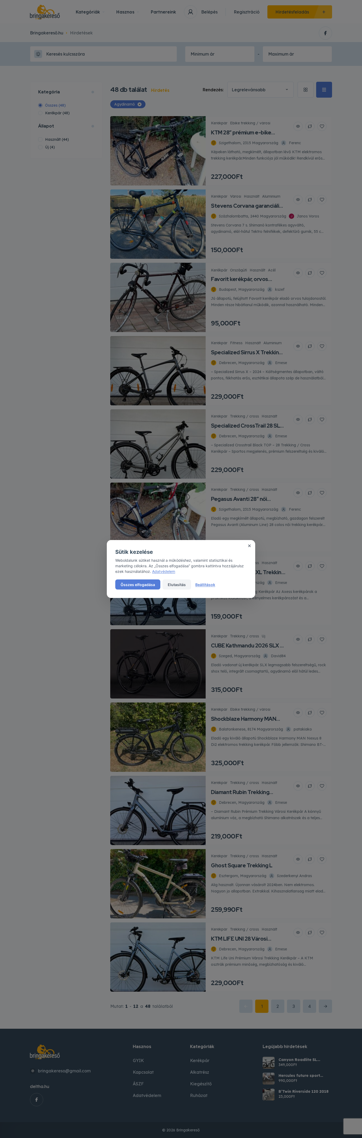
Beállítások (205, 584)
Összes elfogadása (138, 584)
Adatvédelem (163, 571)
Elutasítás (177, 584)
